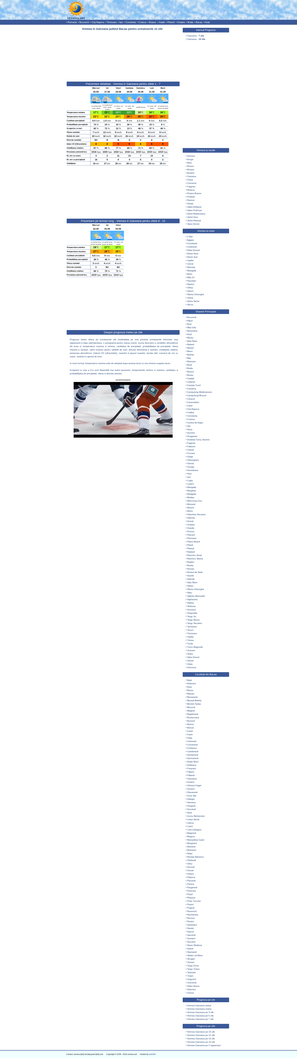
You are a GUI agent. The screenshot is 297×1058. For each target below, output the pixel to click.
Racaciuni (192, 911)
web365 (152, 1054)
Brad (189, 365)
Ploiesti (171, 22)
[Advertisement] (123, 55)
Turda (190, 643)
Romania (72, 22)
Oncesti (191, 867)
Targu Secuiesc (194, 623)
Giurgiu (190, 467)
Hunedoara (192, 470)
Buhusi (190, 727)
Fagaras (191, 186)
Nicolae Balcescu (195, 857)
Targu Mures (193, 620)
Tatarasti (191, 972)
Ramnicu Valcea (195, 558)
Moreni (190, 507)
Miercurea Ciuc (194, 501)
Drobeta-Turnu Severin (198, 439)
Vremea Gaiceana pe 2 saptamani (204, 1045)
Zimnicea (191, 667)
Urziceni (191, 650)
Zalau (190, 664)
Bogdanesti (192, 714)
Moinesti (191, 504)
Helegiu (191, 799)
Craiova (142, 22)
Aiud (189, 324)
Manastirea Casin (195, 840)
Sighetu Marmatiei (196, 596)
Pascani (191, 535)
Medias (190, 497)
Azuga (190, 159)
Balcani (190, 693)
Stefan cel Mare (195, 955)
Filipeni (190, 772)
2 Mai (190, 236)
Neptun (190, 284)
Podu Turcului (194, 901)
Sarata (190, 928)
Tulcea (190, 640)
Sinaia (190, 203)
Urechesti (191, 982)
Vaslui (190, 654)
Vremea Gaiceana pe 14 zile (201, 1038)
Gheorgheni (193, 460)
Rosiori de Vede (195, 572)
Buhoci (190, 724)
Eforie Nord (192, 253)
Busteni (190, 173)
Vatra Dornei (193, 224)
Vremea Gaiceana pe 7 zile (200, 1019)
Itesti (189, 812)
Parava (190, 884)
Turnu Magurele (195, 647)
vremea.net (76, 18)
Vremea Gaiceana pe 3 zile (200, 1012)
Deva (189, 429)
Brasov (152, 22)
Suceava (191, 609)
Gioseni (191, 789)
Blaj (189, 358)
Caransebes (193, 402)
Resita (190, 565)
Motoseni (191, 850)
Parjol (190, 894)
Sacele (190, 575)
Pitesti (190, 545)
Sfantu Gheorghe (195, 294)
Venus (190, 304)
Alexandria (192, 331)
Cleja (189, 738)
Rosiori (190, 921)
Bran (189, 162)
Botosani (191, 361)
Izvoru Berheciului (196, 816)
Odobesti (191, 860)
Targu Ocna (193, 965)
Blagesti (191, 710)
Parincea (191, 891)
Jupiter (190, 260)
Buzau (190, 375)
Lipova (190, 823)
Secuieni (191, 942)
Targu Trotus (193, 969)
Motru (190, 511)
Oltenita (191, 518)
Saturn (190, 291)
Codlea (190, 412)
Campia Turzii (194, 385)
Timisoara (112, 22)
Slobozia (191, 606)
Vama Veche (193, 301)
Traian (190, 976)
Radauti (191, 552)
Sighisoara (192, 599)
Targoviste (192, 613)
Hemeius (191, 802)
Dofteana (191, 765)
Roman (190, 569)
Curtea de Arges (195, 422)
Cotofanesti (192, 751)
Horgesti (191, 806)
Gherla (190, 463)
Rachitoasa (192, 914)
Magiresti (191, 833)
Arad (207, 22)
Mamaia (191, 267)
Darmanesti (192, 758)
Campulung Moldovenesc (199, 392)
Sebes (190, 586)
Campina (191, 176)
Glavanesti (192, 792)
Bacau (199, 22)
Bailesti (190, 344)
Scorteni (191, 938)
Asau (189, 687)
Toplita (190, 637)
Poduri (190, 904)
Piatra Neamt (193, 541)
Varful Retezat (194, 220)
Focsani (191, 453)
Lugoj (190, 480)
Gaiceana (192, 778)
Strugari (191, 959)
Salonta (191, 579)
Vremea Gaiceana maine (199, 1009)
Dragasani (192, 436)
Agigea (190, 240)
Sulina (190, 298)
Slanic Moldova (194, 945)
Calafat (190, 378)
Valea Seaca (193, 986)
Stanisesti (192, 952)
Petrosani (191, 538)
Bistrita (190, 354)
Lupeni (190, 484)
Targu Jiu (191, 616)
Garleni (190, 782)
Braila (190, 22)
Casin (190, 734)
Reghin (190, 562)
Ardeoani (191, 683)
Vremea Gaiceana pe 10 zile (201, 1031)
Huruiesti (191, 809)
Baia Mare (192, 341)
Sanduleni (192, 925)
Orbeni (190, 874)
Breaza (190, 169)
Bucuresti (84, 22)
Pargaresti (192, 887)
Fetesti (190, 450)
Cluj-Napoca (98, 22)
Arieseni (191, 156)
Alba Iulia (191, 327)
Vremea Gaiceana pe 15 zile (201, 1042)
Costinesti (192, 247)
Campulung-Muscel (196, 395)
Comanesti (192, 744)
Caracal (191, 399)
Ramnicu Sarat (194, 555)
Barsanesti (192, 697)
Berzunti (191, 707)
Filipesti (191, 775)
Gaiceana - (195, 35)
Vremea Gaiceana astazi (199, 1005)
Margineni (192, 843)
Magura (191, 836)
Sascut (190, 931)
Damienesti (192, 755)
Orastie (190, 528)
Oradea (181, 22)
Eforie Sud (192, 257)
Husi (189, 473)
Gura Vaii (191, 795)
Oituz (189, 863)
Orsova (190, 531)
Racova (191, 918)
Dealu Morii (192, 761)
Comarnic (192, 183)
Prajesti (190, 908)
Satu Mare (192, 582)
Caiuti (190, 731)
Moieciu (191, 190)
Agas (189, 680)
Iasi (121, 22)
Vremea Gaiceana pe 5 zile (200, 1015)
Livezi (190, 826)
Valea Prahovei (194, 210)
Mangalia (191, 270)
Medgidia (191, 494)
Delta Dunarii (193, 250)
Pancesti (191, 880)
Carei (189, 405)
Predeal (191, 196)
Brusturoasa (193, 717)
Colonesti (191, 741)
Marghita (191, 490)
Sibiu (189, 592)
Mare (189, 274)
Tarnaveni (192, 626)
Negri (189, 853)
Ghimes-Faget (194, 785)
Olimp (190, 287)
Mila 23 (190, 277)
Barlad (190, 348)
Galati (162, 22)
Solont (190, 948)
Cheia (190, 179)
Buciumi (191, 721)
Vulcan (190, 660)
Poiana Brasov (194, 193)
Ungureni (191, 979)
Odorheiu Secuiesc (196, 514)
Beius (190, 351)
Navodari (191, 281)
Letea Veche (193, 819)
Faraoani (191, 768)
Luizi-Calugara (194, 829)
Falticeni (191, 446)
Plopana (191, 897)
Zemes (190, 993)
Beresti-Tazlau (194, 704)
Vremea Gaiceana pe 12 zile (201, 1035)
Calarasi (191, 382)
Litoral (190, 264)
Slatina (190, 603)
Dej (188, 426)
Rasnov (191, 200)
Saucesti (191, 935)
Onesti (190, 521)
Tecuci (190, 630)
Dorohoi (191, 433)
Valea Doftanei (194, 207)
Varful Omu (192, 217)
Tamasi (190, 962)
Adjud (190, 320)
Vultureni (191, 989)
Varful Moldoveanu (196, 213)
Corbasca (192, 748)
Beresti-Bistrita (194, 700)
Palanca (191, 877)
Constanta (130, 22)
